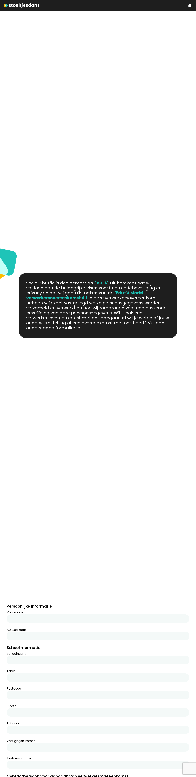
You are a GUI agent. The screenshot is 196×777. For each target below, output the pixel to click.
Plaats (11, 706)
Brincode (13, 723)
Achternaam (16, 630)
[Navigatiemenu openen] (190, 5)
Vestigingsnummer (21, 741)
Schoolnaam (16, 654)
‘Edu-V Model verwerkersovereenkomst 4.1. (84, 295)
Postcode (14, 689)
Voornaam (15, 612)
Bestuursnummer (20, 758)
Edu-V (101, 283)
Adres (11, 671)
